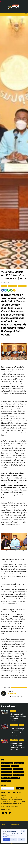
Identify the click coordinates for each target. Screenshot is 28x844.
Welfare (12, 827)
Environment (19, 763)
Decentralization (14, 826)
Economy (4, 285)
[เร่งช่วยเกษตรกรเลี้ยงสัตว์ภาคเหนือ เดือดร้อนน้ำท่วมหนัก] (4, 712)
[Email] (11, 290)
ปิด (21, 839)
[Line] (8, 290)
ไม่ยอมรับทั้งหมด (13, 840)
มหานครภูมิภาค (6, 781)
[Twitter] (5, 290)
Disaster (13, 711)
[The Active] (13, 7)
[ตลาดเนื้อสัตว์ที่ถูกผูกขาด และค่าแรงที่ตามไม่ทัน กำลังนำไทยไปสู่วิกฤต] (4, 726)
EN (21, 831)
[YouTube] (9, 813)
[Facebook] (2, 290)
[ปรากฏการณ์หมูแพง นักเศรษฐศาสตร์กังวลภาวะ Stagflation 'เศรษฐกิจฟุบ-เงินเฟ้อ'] (4, 741)
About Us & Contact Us (11, 792)
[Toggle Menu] (26, 14)
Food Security (12, 285)
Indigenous (5, 766)
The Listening (6, 778)
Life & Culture (7, 769)
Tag (2, 760)
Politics (3, 824)
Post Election (7, 772)
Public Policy (14, 725)
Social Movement (15, 824)
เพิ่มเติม (5, 836)
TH (23, 831)
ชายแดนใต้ (16, 778)
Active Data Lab (7, 763)
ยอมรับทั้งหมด (6, 840)
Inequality (14, 766)
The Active (12, 693)
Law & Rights (4, 826)
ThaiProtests (18, 775)
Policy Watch (18, 769)
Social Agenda (22, 285)
